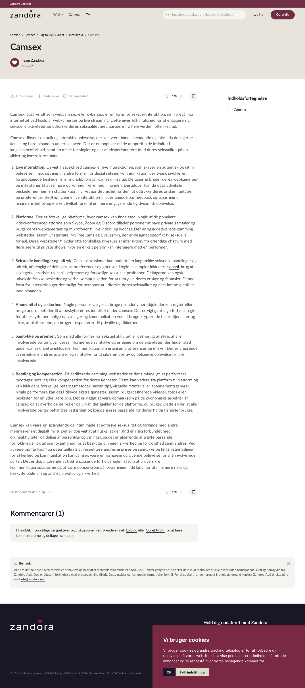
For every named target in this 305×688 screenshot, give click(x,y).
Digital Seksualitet (52, 35)
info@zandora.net (33, 579)
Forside (15, 35)
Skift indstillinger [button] (193, 672)
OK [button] (169, 672)
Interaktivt (76, 35)
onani (174, 267)
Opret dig (282, 14)
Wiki (56, 14)
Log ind (258, 14)
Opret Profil (155, 530)
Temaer (30, 35)
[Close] (288, 563)
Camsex (240, 110)
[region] (152, 36)
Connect (74, 14)
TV (88, 14)
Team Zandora (33, 60)
